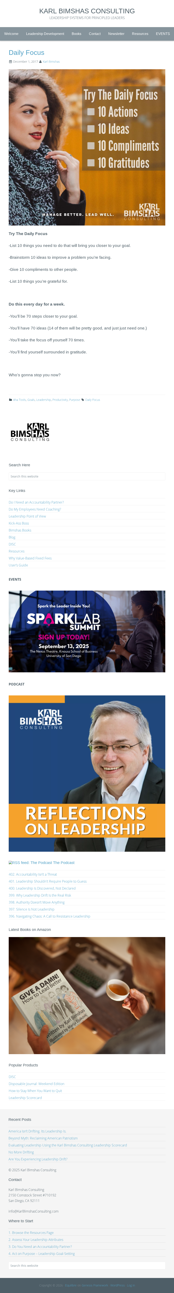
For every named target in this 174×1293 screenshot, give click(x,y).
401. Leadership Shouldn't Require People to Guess (48, 881)
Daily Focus (92, 400)
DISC (12, 544)
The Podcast (63, 863)
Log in (131, 1285)
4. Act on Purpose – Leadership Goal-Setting (41, 1253)
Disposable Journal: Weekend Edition (36, 1083)
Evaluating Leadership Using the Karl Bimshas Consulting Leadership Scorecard (67, 1145)
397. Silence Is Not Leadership (32, 909)
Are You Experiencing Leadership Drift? (37, 1159)
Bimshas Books (20, 530)
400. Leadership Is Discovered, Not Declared (42, 888)
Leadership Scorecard (25, 1097)
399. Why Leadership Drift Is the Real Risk (40, 895)
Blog (12, 537)
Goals (31, 400)
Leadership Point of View (27, 516)
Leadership (43, 400)
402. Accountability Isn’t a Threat (33, 874)
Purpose (74, 400)
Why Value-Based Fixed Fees (30, 558)
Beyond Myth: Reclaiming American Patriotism (43, 1138)
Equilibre (71, 1285)
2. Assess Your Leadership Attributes (35, 1239)
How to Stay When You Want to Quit (35, 1090)
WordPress (117, 1285)
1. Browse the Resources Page (31, 1232)
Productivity (60, 400)
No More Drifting (21, 1152)
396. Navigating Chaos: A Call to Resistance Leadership (49, 916)
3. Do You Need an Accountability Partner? (40, 1246)
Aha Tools (19, 400)
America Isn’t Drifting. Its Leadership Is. (37, 1131)
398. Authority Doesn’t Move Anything (37, 902)
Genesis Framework (95, 1285)
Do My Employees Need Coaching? (35, 509)
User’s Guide (18, 565)
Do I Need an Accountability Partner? (36, 502)
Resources (16, 551)
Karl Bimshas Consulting (87, 11)
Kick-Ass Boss (19, 523)
